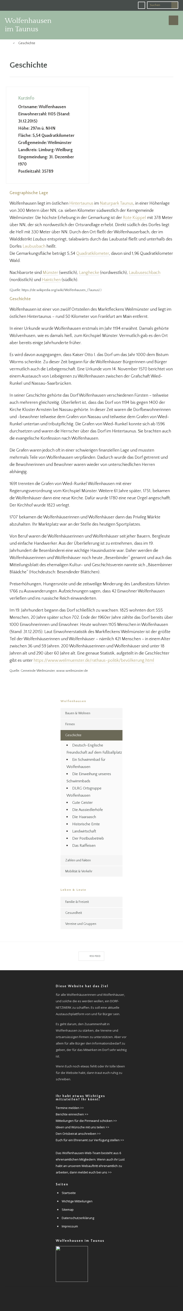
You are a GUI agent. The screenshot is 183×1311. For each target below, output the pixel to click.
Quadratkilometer (92, 253)
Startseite (69, 1193)
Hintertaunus (81, 203)
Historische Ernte (86, 824)
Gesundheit (73, 913)
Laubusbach (34, 246)
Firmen (70, 724)
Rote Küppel (134, 217)
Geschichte (73, 735)
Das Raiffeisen (84, 845)
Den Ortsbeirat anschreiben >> (78, 1133)
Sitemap (68, 1209)
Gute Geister (82, 802)
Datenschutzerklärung (78, 1218)
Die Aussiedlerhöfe (87, 810)
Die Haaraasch (84, 817)
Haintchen (51, 279)
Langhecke (89, 272)
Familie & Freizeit (77, 902)
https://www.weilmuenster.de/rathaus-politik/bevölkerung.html (94, 660)
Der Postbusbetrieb (88, 838)
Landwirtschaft (84, 831)
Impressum (70, 1226)
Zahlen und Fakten (78, 860)
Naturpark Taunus (116, 203)
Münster (50, 272)
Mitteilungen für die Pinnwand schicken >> (86, 1121)
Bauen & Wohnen (77, 713)
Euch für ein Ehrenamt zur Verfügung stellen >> (90, 1140)
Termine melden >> (70, 1108)
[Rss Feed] (141, 5)
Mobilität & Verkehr (78, 871)
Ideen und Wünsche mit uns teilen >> (82, 1127)
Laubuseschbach (144, 272)
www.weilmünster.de (72, 671)
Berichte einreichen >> (72, 1114)
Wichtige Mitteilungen (77, 1201)
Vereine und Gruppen (80, 924)
